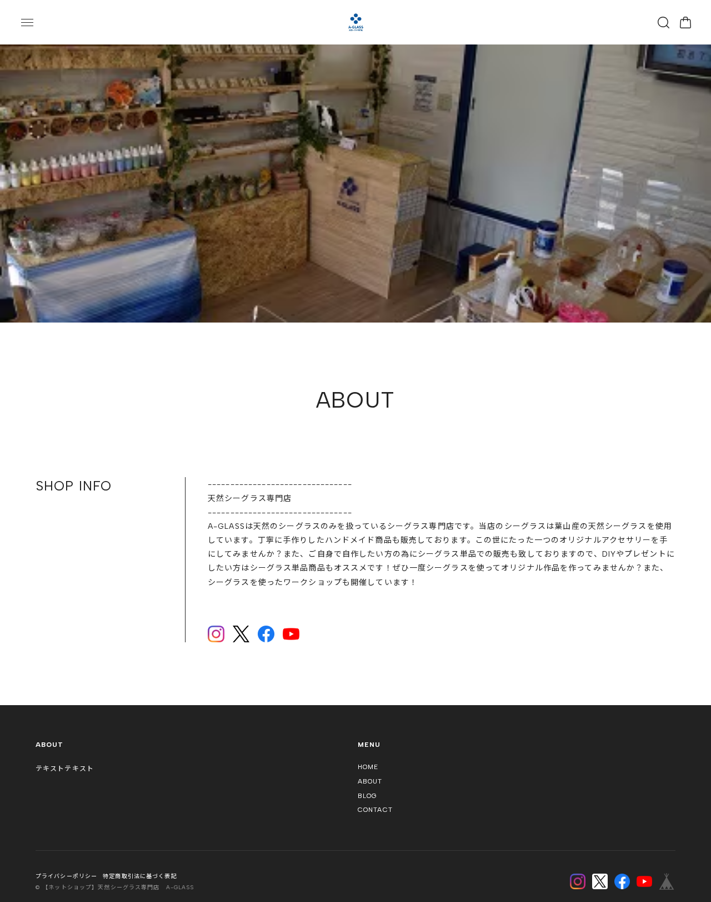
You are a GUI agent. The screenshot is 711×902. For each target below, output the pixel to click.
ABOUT (370, 782)
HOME (368, 768)
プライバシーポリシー (66, 876)
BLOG (367, 796)
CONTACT (375, 810)
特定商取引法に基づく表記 (140, 876)
